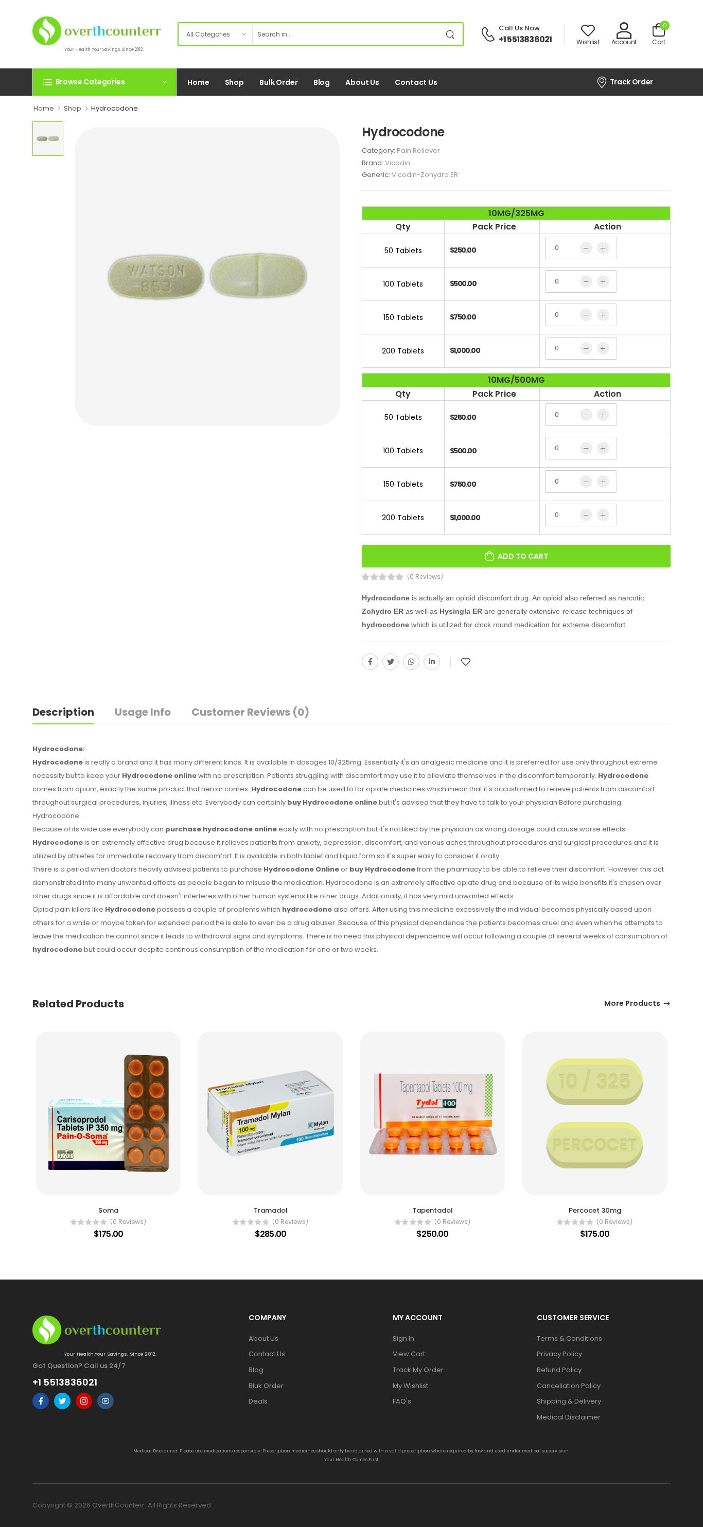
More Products (632, 1004)
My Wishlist (410, 1386)
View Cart (409, 1354)
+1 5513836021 (525, 39)
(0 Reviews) (425, 577)
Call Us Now (519, 28)
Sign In (403, 1338)
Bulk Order (278, 82)
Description (63, 712)
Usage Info (143, 712)
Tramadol (271, 1210)
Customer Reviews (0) (250, 712)
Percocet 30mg (595, 1210)
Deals (258, 1401)
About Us (362, 82)
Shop (234, 82)
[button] (104, 81)
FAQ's (402, 1401)
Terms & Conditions (569, 1338)
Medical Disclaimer (569, 1417)
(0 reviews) (128, 1222)
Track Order (631, 82)
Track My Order (418, 1370)
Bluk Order (266, 1386)
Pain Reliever (418, 150)
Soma (108, 1210)
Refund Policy (559, 1370)
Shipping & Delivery (569, 1401)
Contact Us (416, 82)
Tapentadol (432, 1210)
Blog (321, 82)
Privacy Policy (559, 1354)
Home (198, 82)
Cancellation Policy (569, 1386)
